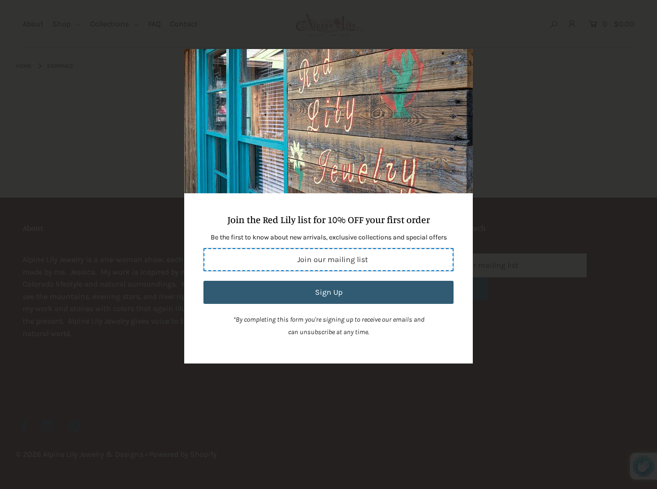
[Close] (462, 59)
